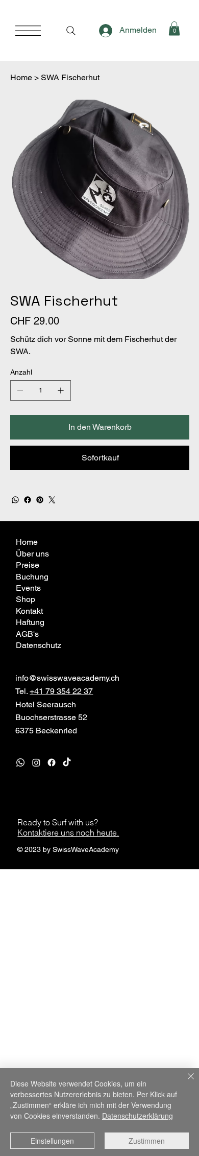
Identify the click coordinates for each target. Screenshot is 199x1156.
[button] (174, 28)
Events (28, 588)
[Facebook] (27, 500)
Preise (27, 565)
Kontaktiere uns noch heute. (68, 832)
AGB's (27, 634)
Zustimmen (147, 1141)
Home (27, 542)
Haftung (30, 622)
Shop (25, 599)
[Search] (71, 30)
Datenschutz (38, 645)
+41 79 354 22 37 (61, 691)
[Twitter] (52, 500)
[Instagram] (36, 762)
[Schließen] (184, 1082)
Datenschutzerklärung (137, 1116)
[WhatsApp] (15, 500)
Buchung (32, 577)
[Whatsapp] (20, 762)
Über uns (32, 554)
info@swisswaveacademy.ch (67, 678)
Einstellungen (52, 1141)
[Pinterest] (40, 500)
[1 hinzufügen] (61, 390)
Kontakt (29, 611)
